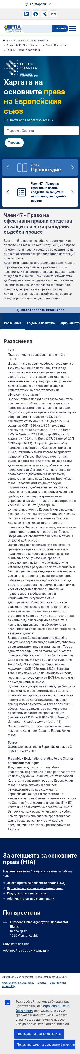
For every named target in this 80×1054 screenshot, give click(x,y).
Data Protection (58, 982)
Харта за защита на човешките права (35, 888)
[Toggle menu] (72, 28)
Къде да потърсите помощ (26, 893)
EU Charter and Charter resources (30, 40)
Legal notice (27, 982)
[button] (26, 13)
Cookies (42, 982)
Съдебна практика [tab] (41, 323)
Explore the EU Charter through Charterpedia (30, 45)
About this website (11, 982)
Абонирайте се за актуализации (30, 898)
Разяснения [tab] (12, 323)
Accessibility (8, 986)
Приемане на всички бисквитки (39, 1033)
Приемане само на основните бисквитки (46, 1044)
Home (6, 40)
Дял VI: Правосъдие (57, 45)
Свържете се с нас (16, 944)
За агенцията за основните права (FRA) (36, 883)
